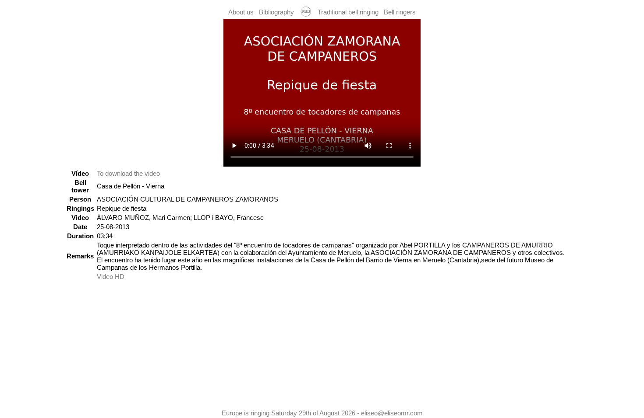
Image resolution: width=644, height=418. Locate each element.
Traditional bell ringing (348, 12)
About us (241, 12)
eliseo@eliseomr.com (392, 413)
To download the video (128, 173)
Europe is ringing (245, 413)
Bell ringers (400, 12)
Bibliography (276, 12)
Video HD (110, 276)
